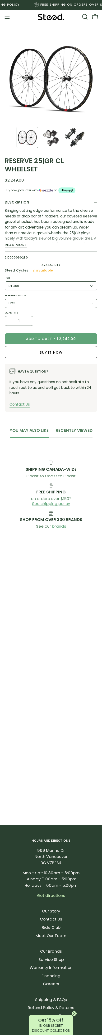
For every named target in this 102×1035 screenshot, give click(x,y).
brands (59, 526)
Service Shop (51, 959)
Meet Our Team (51, 935)
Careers (51, 984)
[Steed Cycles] (51, 16)
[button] (84, 16)
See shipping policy (51, 503)
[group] (51, 4)
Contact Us (19, 404)
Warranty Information (51, 967)
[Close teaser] (74, 1013)
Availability (51, 265)
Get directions (51, 895)
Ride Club (51, 927)
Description (17, 202)
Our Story (51, 911)
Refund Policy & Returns (51, 1007)
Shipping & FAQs (51, 999)
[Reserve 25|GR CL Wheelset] (27, 137)
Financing (51, 976)
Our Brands (51, 951)
